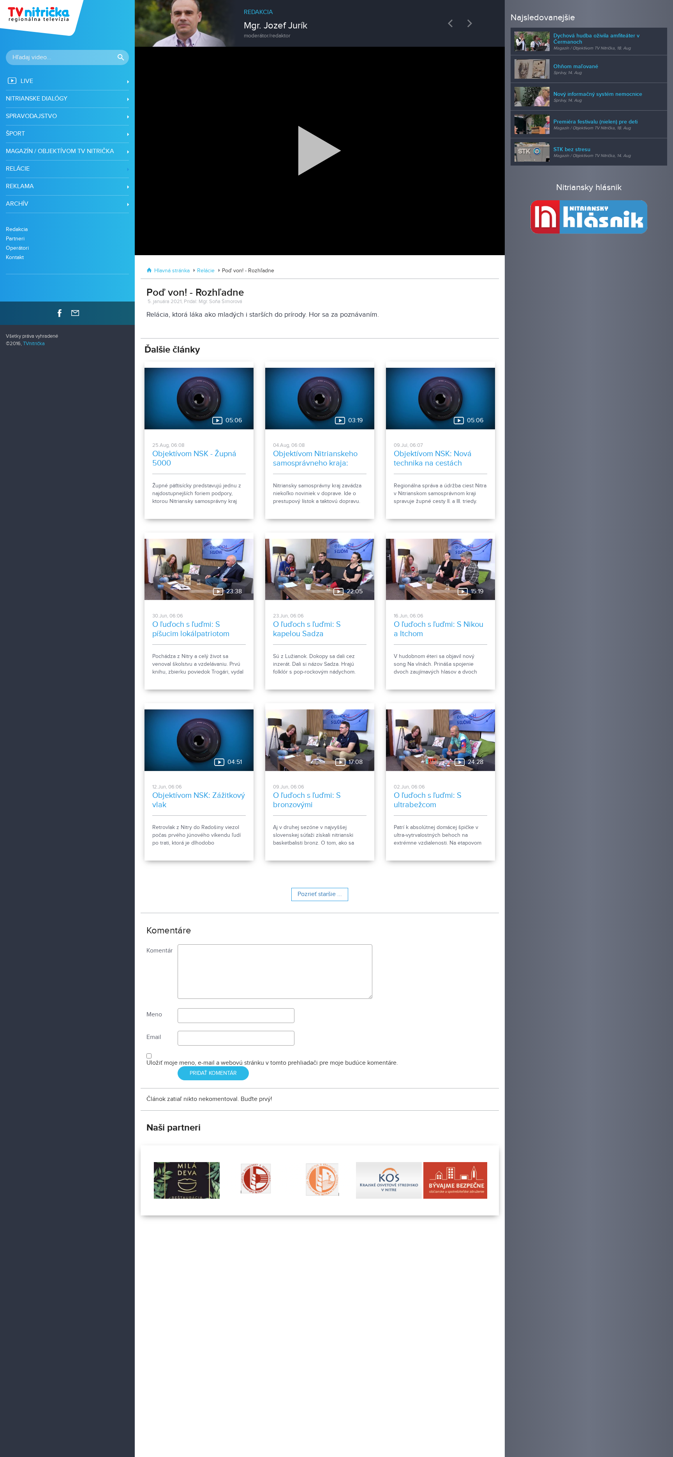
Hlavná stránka (172, 271)
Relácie (206, 271)
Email (153, 1037)
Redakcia (17, 229)
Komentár (159, 950)
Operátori (17, 248)
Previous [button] (452, 23)
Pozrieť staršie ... (320, 894)
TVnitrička (34, 344)
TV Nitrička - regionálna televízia (42, 18)
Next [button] (472, 23)
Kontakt (15, 257)
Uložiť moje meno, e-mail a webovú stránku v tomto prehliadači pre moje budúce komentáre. (272, 1063)
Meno (154, 1014)
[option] (320, 19)
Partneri (15, 238)
